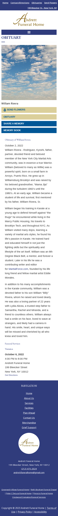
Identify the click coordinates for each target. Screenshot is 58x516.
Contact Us (29, 422)
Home (5, 2)
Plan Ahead (29, 417)
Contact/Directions (20, 2)
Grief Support (29, 432)
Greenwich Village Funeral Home (15, 494)
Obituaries (37, 2)
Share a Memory (14, 124)
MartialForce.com (18, 270)
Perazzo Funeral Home (43, 498)
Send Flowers (50, 2)
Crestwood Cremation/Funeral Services (29, 502)
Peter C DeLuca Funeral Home (19, 498)
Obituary (9, 117)
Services (29, 408)
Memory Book (12, 130)
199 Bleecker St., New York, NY (42, 8)
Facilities (29, 413)
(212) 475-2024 (29, 473)
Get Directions (11, 380)
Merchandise (29, 427)
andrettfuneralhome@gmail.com (29, 477)
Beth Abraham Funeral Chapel (44, 494)
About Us (29, 403)
